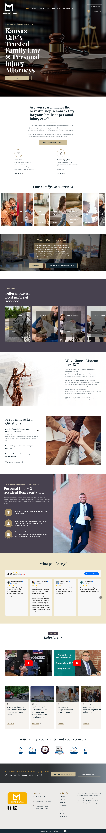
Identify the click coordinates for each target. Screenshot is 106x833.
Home (27, 8)
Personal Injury (67, 8)
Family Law (55, 8)
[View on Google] (8, 582)
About (34, 8)
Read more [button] (35, 613)
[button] (56, 8)
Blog (48, 8)
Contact (41, 8)
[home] (9, 8)
